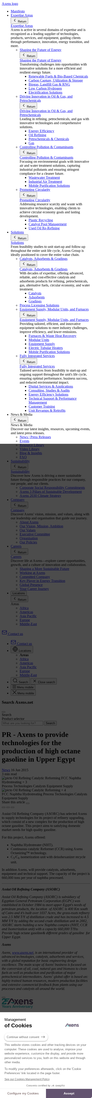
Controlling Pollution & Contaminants (46, 157)
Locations (19, 593)
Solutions (17, 243)
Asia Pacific (28, 616)
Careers (16, 557)
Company (18, 510)
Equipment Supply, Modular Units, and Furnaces (54, 320)
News (6, 770)
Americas (26, 612)
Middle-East (28, 624)
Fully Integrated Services (37, 366)
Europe (25, 620)
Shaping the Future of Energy (40, 60)
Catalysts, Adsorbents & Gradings (43, 269)
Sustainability (20, 471)
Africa (24, 608)
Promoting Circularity (35, 200)
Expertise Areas (22, 26)
